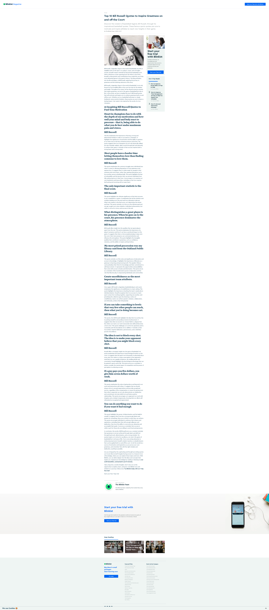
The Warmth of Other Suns (130, 594)
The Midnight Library (129, 577)
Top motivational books (150, 591)
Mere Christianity (128, 591)
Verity (126, 569)
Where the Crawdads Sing (130, 566)
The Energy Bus (128, 598)
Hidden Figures (128, 581)
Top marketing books (150, 587)
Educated (127, 589)
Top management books (151, 593)
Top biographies (149, 589)
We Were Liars (127, 576)
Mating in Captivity (128, 587)
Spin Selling (127, 599)
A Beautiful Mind (128, 584)
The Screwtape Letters (129, 572)
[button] (134, 608)
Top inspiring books (150, 586)
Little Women (127, 593)
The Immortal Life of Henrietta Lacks (132, 582)
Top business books (150, 582)
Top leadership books (150, 569)
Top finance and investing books (152, 579)
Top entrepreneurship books (151, 576)
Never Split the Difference (130, 574)
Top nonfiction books (150, 566)
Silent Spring (127, 586)
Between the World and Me (130, 571)
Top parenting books (150, 574)
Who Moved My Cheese (129, 567)
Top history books (149, 584)
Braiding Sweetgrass (129, 579)
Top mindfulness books (150, 567)
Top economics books (150, 577)
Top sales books (149, 572)
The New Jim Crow (128, 596)
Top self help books (150, 581)
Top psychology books (150, 571)
